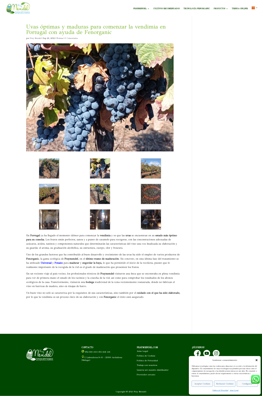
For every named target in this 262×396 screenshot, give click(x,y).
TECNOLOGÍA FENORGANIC (197, 9)
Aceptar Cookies (202, 383)
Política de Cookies (146, 356)
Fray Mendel (35, 38)
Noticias (59, 38)
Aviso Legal (234, 390)
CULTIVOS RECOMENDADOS (166, 9)
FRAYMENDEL (140, 9)
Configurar (247, 383)
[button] (256, 360)
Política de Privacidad (220, 390)
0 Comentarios (71, 38)
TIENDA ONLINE (240, 9)
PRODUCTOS (219, 9)
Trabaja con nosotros (147, 365)
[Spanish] (255, 11)
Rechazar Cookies (224, 383)
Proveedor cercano (146, 374)
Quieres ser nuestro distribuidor (153, 370)
